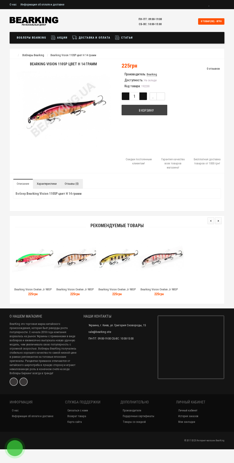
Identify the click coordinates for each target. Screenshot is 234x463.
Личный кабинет (187, 410)
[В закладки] (153, 96)
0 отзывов (213, 68)
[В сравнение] (161, 96)
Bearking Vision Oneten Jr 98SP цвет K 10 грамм (117, 291)
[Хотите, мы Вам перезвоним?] (15, 448)
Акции (61, 37)
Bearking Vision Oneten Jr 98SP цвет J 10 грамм (159, 291)
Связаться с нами (77, 410)
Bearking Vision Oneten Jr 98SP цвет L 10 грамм (75, 291)
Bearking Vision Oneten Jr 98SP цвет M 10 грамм (33, 291)
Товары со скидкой (134, 422)
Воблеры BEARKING (31, 37)
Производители (132, 410)
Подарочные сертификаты (138, 416)
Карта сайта (74, 422)
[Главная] (14, 55)
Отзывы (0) (72, 183)
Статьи (126, 37)
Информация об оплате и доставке (42, 4)
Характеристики (47, 183)
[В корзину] (22, 283)
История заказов (188, 416)
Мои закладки (186, 422)
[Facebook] (14, 382)
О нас (13, 4)
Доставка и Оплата (93, 37)
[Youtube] (23, 382)
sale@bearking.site (99, 332)
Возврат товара (76, 416)
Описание (23, 183)
